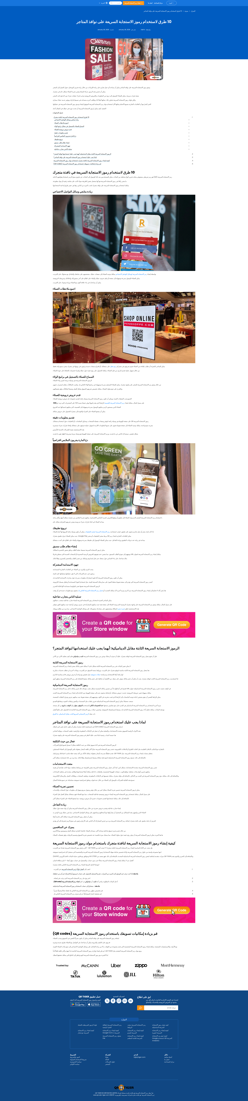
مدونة (186, 11)
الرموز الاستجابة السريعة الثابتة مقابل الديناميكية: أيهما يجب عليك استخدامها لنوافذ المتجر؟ (82, 154)
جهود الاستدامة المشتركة (62, 146)
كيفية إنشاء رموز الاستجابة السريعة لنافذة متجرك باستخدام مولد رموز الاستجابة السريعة (81, 161)
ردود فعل (113, 366)
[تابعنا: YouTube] (124, 1000)
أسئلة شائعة (168, 1057)
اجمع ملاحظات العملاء (61, 123)
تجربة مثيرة (121, 609)
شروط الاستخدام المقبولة (78, 1059)
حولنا (106, 1057)
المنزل (193, 11)
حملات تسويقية (95, 674)
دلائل (166, 1055)
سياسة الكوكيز (74, 1064)
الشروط (73, 1055)
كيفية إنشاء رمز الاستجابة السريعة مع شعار (86, 1031)
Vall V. (143, 30)
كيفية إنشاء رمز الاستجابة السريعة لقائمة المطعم (135, 1037)
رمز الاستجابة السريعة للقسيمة (114, 403)
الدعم (136, 1055)
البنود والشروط (75, 1057)
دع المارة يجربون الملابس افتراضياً (65, 136)
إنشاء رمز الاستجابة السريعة (132, 3)
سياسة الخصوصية (75, 1062)
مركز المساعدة (169, 1062)
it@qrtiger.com (139, 1057)
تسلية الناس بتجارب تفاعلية (63, 149)
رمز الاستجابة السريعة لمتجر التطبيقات (97, 532)
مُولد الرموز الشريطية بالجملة (87, 1025)
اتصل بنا (166, 1059)
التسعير (107, 1064)
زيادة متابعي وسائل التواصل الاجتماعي (66, 120)
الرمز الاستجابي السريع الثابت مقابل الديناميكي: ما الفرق (71, 714)
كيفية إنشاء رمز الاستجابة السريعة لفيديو (135, 1031)
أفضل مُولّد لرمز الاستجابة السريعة (73, 869)
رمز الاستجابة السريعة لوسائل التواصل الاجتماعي (131, 274)
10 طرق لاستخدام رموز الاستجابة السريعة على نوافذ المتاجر (163, 11)
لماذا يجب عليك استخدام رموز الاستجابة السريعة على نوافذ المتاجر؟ (75, 157)
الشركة (108, 1055)
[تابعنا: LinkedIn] (130, 1000)
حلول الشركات (110, 1062)
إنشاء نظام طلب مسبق (61, 143)
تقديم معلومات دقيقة (61, 133)
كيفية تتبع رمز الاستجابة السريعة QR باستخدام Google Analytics (162, 1038)
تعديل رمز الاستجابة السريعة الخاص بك (90, 590)
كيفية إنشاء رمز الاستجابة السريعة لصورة (160, 1031)
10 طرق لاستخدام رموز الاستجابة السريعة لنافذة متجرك (71, 117)
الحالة (107, 1059)
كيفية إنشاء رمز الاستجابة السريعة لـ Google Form (111, 1031)
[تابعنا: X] (107, 1000)
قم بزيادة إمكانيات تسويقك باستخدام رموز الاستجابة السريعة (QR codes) (77, 164)
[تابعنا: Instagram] (118, 1000)
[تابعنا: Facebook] (113, 1000)
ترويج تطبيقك (58, 139)
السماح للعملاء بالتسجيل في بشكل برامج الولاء (69, 126)
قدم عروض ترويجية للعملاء (63, 129)
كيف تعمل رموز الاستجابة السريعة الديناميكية (160, 1026)
